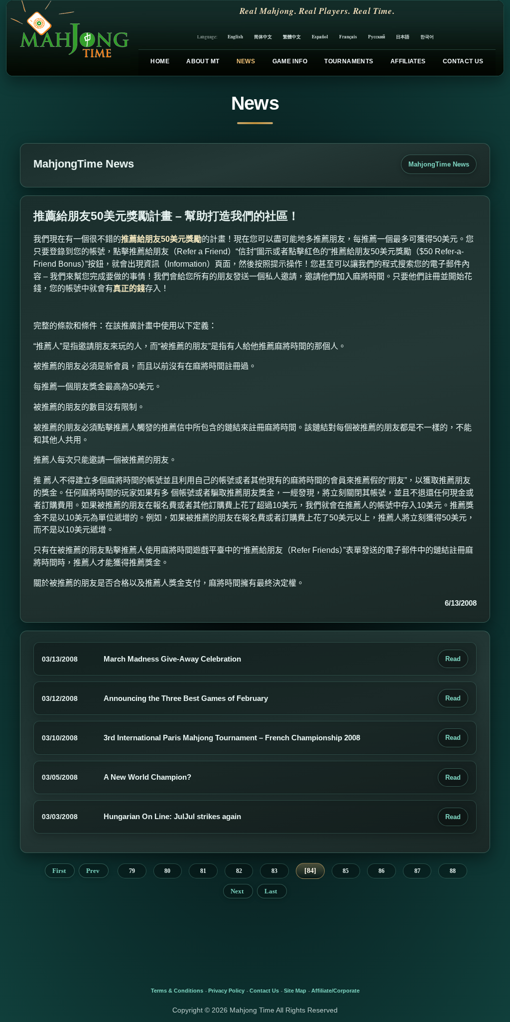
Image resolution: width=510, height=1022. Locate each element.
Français (348, 36)
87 (417, 870)
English (235, 36)
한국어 (427, 36)
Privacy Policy (226, 991)
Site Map (295, 991)
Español (320, 36)
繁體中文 (292, 36)
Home (159, 61)
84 (310, 870)
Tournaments (348, 61)
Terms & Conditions (177, 991)
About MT (202, 61)
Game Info (289, 61)
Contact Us (463, 61)
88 (453, 870)
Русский (376, 36)
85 (346, 870)
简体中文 (263, 36)
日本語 (402, 36)
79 (132, 870)
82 (239, 870)
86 (381, 870)
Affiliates (408, 61)
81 (203, 870)
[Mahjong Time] (68, 38)
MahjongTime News (438, 164)
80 (167, 870)
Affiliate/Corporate (335, 991)
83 (274, 870)
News (246, 61)
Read (453, 659)
